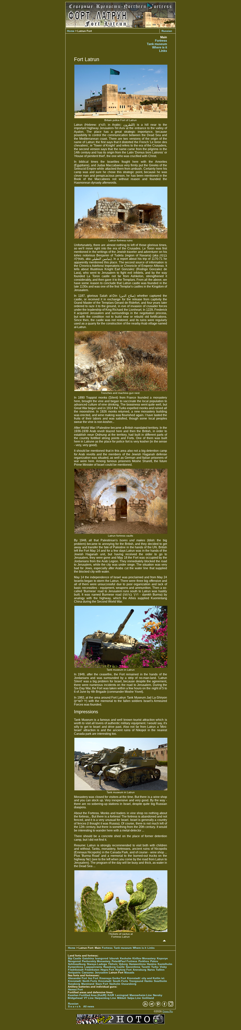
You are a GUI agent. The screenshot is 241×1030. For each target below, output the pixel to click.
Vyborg (123, 964)
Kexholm (125, 958)
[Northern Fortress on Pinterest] (158, 1005)
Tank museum (157, 44)
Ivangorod (101, 958)
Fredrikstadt (76, 969)
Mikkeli (121, 998)
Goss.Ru (167, 1011)
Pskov (154, 961)
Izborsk (114, 958)
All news (88, 1006)
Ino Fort (93, 978)
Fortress (161, 40)
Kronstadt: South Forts (113, 981)
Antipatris (74, 972)
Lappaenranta (93, 967)
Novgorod (74, 961)
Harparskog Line (105, 998)
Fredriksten (92, 969)
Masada (129, 972)
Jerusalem (101, 972)
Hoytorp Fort (123, 969)
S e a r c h (74, 1006)
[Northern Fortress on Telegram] (151, 1005)
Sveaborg (74, 983)
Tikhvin (113, 964)
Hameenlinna (137, 964)
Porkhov (143, 961)
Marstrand (87, 983)
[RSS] (145, 1005)
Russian (167, 30)
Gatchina (88, 958)
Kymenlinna (75, 967)
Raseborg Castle (114, 967)
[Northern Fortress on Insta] (170, 1005)
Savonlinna (133, 967)
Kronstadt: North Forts (83, 981)
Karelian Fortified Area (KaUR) (87, 995)
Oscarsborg (128, 983)
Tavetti (145, 967)
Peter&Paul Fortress (124, 961)
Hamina (151, 964)
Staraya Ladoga (97, 964)
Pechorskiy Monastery (96, 961)
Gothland (148, 998)
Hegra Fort (107, 969)
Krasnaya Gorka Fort (112, 978)
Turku (155, 967)
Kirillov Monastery (144, 958)
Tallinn (160, 969)
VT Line (89, 998)
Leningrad (121, 995)
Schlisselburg (77, 964)
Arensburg (139, 969)
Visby (163, 967)
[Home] (120, 26)
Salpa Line (134, 998)
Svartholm (160, 981)
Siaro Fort (101, 983)
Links (163, 50)
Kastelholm (165, 964)
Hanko (148, 981)
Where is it (159, 47)
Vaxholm (114, 983)
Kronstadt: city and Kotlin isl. (146, 978)
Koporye (162, 958)
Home (70, 30)
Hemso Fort (75, 989)
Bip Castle (74, 958)
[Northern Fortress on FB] (164, 1005)
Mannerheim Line (141, 995)
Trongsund (136, 981)
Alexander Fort (77, 978)
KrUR (111, 995)
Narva (151, 969)
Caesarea (88, 972)
